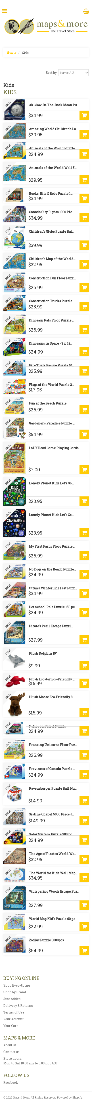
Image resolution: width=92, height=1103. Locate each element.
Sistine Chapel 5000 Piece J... (51, 814)
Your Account (13, 1019)
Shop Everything (16, 985)
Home (12, 52)
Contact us (11, 1052)
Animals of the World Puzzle (52, 148)
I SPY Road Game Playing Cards (54, 448)
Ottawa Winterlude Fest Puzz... (53, 588)
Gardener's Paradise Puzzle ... (52, 423)
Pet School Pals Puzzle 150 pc (52, 607)
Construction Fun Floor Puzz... (52, 278)
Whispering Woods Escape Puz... (54, 891)
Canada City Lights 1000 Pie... (51, 212)
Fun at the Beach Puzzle (48, 403)
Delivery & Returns (18, 1005)
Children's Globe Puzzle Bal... (51, 231)
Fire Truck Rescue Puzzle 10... (51, 365)
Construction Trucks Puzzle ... (52, 301)
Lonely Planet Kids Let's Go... (51, 483)
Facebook (10, 1082)
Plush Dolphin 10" (43, 653)
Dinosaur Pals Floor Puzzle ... (51, 320)
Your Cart (10, 1026)
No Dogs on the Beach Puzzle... (52, 569)
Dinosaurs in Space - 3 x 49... (50, 343)
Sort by (51, 72)
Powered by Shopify (69, 1097)
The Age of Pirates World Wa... (52, 854)
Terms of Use (13, 1012)
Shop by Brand (14, 992)
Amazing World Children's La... (53, 129)
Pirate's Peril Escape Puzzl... (51, 626)
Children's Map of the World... (52, 259)
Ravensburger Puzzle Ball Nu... (53, 788)
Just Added (12, 999)
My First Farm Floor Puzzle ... (52, 546)
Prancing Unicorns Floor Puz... (53, 745)
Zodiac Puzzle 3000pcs (46, 940)
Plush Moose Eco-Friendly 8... (52, 697)
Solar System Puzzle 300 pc (50, 834)
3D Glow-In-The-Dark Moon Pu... (54, 105)
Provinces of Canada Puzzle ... (52, 769)
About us (9, 1045)
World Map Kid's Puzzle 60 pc (52, 919)
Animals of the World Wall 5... (53, 168)
